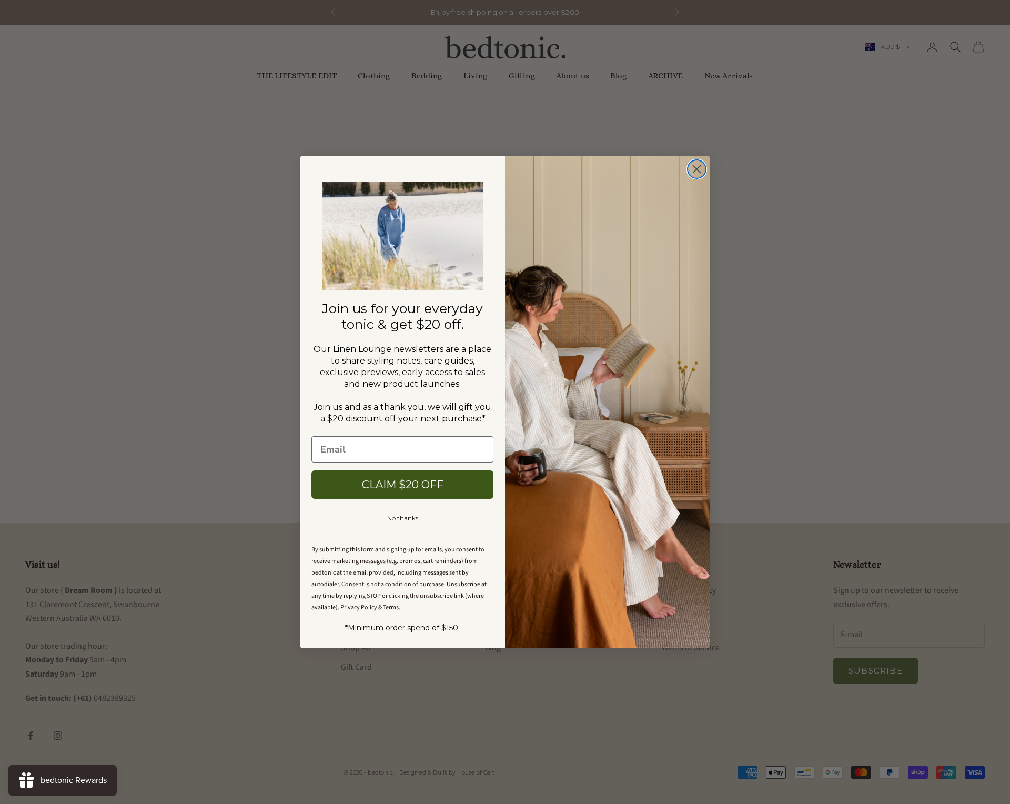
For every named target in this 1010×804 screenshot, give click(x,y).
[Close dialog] (697, 169)
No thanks (402, 518)
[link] (402, 236)
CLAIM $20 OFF (402, 484)
